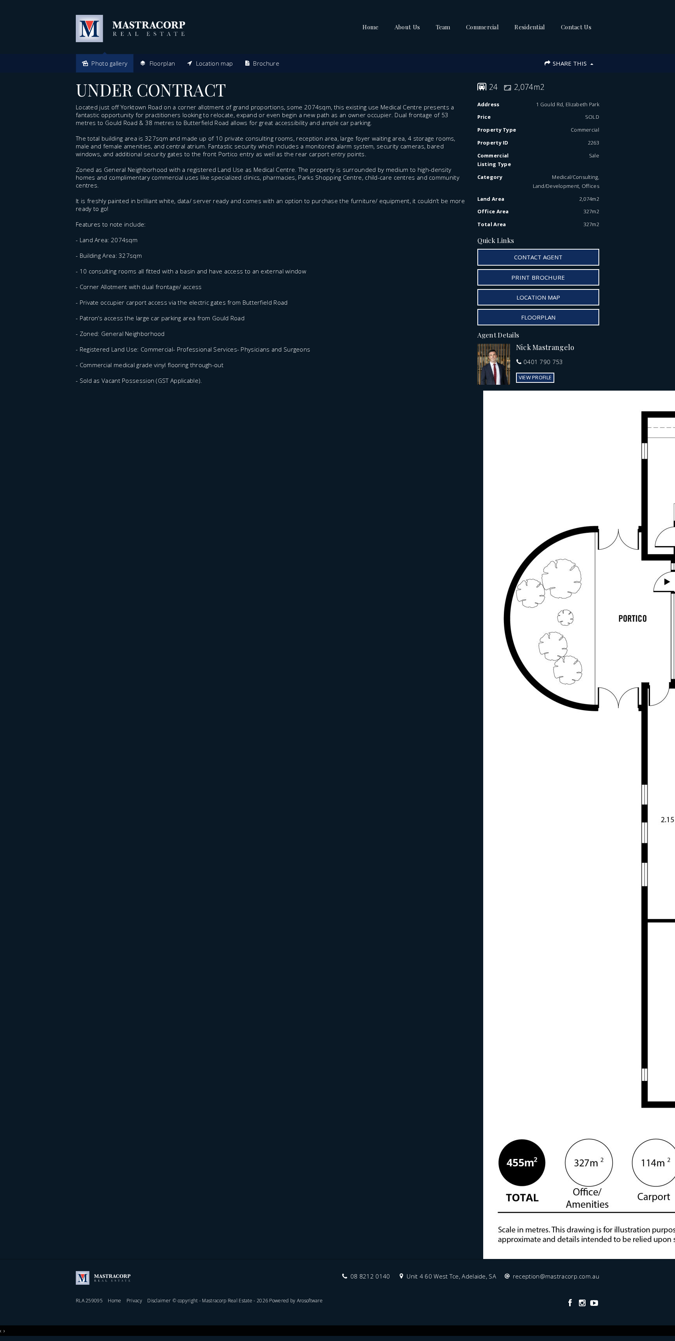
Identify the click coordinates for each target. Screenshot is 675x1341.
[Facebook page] (571, 1303)
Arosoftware (310, 1300)
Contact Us (576, 27)
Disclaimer (159, 1300)
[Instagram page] (583, 1303)
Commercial (482, 27)
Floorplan (538, 317)
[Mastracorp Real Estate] (130, 26)
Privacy (134, 1300)
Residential (529, 27)
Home (370, 27)
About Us (407, 27)
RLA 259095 (89, 1300)
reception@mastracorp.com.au (556, 1276)
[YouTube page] (594, 1303)
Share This (569, 63)
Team (443, 27)
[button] (538, 277)
